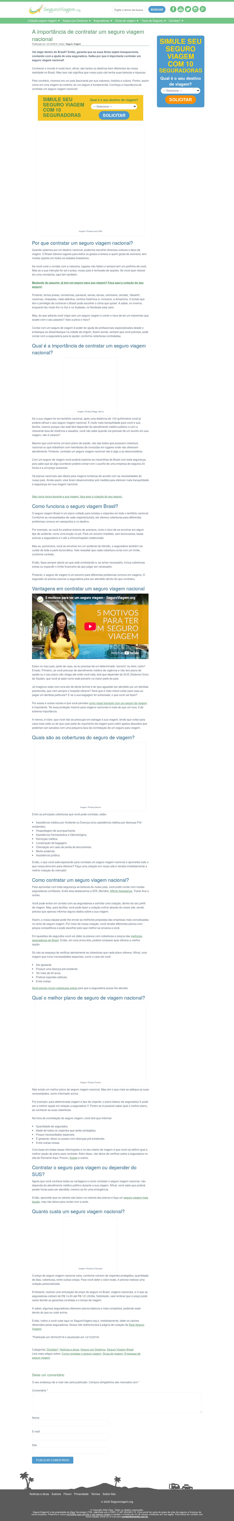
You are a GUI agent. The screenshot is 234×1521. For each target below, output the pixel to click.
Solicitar (114, 115)
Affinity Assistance (121, 891)
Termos (95, 1494)
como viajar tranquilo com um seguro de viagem (118, 703)
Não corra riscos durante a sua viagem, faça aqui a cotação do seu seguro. (77, 496)
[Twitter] (188, 11)
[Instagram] (195, 11)
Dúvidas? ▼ (176, 21)
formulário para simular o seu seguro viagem (89, 1514)
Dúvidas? (52, 1349)
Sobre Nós (109, 1494)
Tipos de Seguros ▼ (153, 21)
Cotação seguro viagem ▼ (44, 21)
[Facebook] (173, 11)
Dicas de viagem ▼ (127, 21)
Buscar (157, 9)
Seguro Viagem (73, 43)
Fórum (67, 1494)
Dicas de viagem (113, 1354)
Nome (35, 1418)
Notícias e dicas (69, 1349)
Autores (56, 1494)
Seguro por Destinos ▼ (77, 21)
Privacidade (81, 1494)
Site (34, 1445)
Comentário (40, 1390)
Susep (73, 1158)
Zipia (72, 1512)
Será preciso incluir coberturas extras (54, 988)
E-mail (36, 1431)
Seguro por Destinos (93, 1349)
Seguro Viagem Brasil (120, 1349)
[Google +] (202, 11)
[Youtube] (180, 11)
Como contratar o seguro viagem (81, 1354)
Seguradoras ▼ (103, 21)
